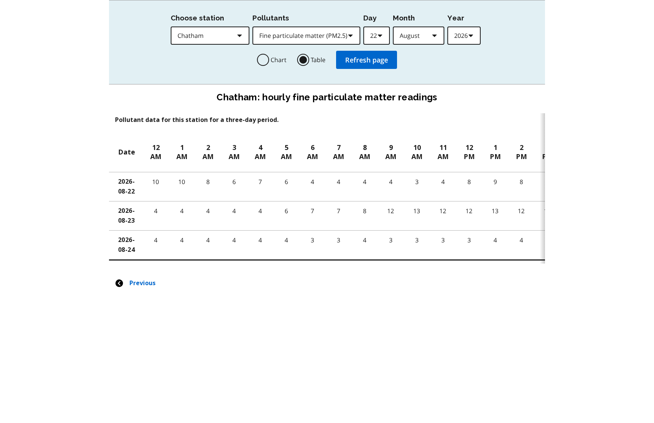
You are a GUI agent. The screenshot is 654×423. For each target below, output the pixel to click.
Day (370, 18)
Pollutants (270, 18)
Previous (142, 283)
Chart (279, 60)
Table (318, 60)
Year (455, 18)
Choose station (197, 18)
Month (404, 18)
